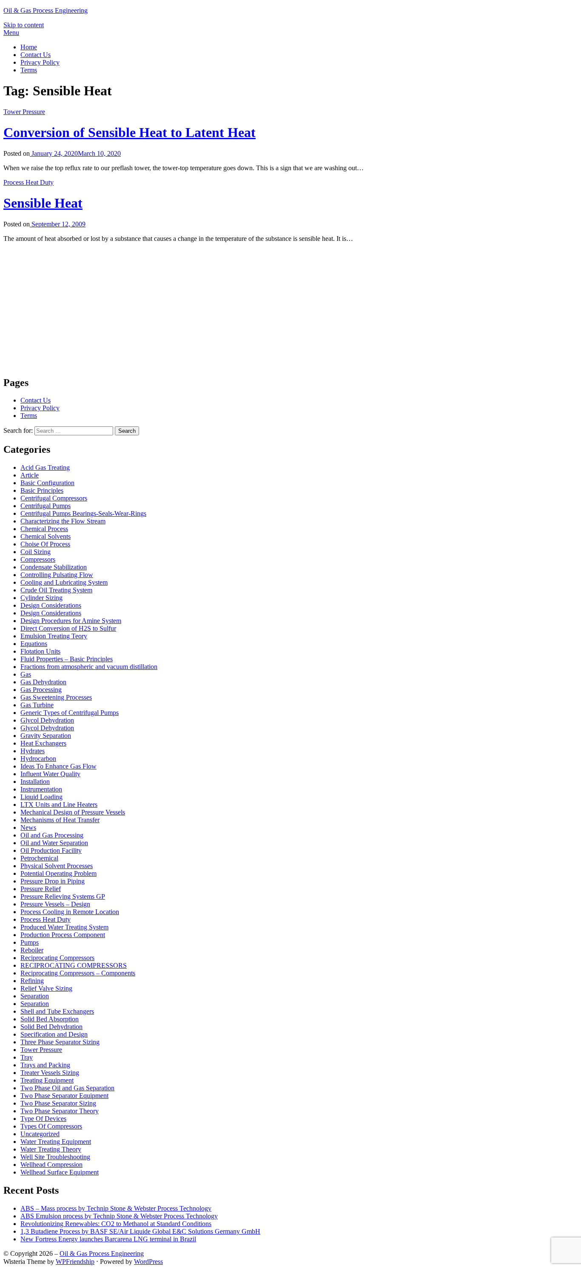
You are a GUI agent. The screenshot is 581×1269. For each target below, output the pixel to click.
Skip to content (23, 25)
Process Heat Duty (28, 182)
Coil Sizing (35, 551)
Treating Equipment (47, 1080)
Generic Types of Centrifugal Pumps (69, 712)
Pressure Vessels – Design (55, 904)
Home (28, 47)
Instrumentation (41, 789)
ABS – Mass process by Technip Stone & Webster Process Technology (115, 1208)
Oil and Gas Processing (51, 835)
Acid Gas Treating (45, 467)
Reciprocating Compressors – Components (77, 973)
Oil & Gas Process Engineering (45, 10)
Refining (32, 980)
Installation (35, 781)
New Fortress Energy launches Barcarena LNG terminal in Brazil (108, 1239)
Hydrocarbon (38, 758)
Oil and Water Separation (54, 842)
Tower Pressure (24, 111)
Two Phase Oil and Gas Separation (67, 1088)
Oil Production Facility (51, 850)
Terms (28, 70)
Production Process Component (62, 934)
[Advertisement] (258, 309)
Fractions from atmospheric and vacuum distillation (88, 666)
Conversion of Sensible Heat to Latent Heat (129, 132)
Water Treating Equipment (55, 1141)
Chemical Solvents (45, 536)
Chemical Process (44, 528)
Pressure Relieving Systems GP (62, 896)
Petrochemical (39, 858)
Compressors (37, 559)
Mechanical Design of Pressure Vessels (72, 812)
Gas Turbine (37, 705)
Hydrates (32, 751)
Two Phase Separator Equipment (64, 1095)
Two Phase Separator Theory (59, 1111)
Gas (25, 674)
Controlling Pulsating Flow (56, 574)
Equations (33, 643)
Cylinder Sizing (41, 597)
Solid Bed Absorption (49, 1019)
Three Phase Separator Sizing (60, 1042)
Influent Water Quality (50, 773)
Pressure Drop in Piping (52, 881)
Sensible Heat (43, 203)
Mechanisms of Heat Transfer (60, 819)
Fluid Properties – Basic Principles (66, 659)
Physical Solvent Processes (56, 865)
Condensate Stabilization (53, 567)
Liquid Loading (41, 796)
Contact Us (35, 54)
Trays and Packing (45, 1065)
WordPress (148, 1261)
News (28, 827)
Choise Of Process (45, 544)
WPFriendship (75, 1261)
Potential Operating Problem (58, 873)
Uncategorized (40, 1134)
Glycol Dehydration (47, 720)
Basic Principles (41, 490)
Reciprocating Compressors (57, 957)
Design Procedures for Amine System (70, 620)
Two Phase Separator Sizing (58, 1103)
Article (29, 475)
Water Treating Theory (50, 1149)
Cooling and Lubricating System (64, 582)
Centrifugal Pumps (45, 505)
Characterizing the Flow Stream (62, 521)
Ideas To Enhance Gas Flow (58, 766)
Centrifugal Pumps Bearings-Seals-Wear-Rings (83, 513)
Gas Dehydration (43, 682)
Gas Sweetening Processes (56, 697)
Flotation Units (40, 651)
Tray (26, 1057)
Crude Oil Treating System (56, 590)
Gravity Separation (45, 735)
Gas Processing (41, 689)
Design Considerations (50, 605)
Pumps (29, 942)
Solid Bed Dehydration (51, 1026)
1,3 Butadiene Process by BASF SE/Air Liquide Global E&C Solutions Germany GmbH (140, 1231)
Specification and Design (54, 1034)
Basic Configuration (47, 482)
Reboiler (31, 950)
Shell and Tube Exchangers (57, 1011)
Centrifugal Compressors (53, 498)
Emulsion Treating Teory (53, 636)
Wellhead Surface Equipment (59, 1172)
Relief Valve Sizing (46, 988)
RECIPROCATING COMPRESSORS (73, 965)
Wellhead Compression (51, 1164)
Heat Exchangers (43, 743)
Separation (34, 996)
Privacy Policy (40, 62)
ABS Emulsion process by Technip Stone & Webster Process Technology (119, 1216)
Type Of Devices (43, 1118)
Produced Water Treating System (64, 927)
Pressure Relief (40, 888)
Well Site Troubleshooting (55, 1156)
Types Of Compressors (51, 1126)
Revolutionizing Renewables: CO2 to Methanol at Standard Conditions (115, 1223)
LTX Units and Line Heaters (58, 804)
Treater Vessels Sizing (49, 1072)
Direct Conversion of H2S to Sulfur (68, 628)
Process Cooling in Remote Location (69, 911)
